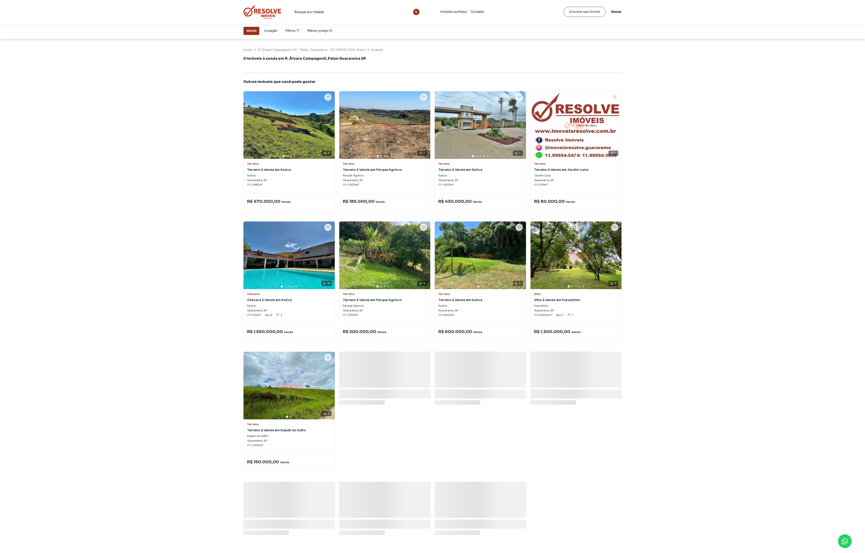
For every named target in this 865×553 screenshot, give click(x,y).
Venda (251, 31)
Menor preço (317, 31)
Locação (271, 31)
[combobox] (355, 12)
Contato (477, 12)
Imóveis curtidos (453, 12)
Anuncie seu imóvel (584, 12)
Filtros (290, 31)
